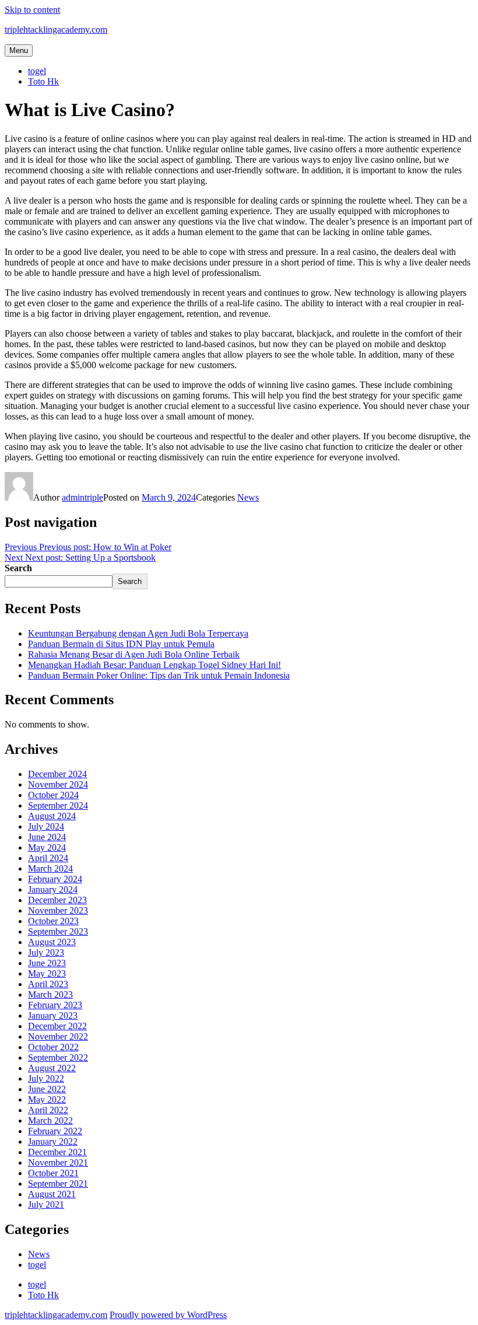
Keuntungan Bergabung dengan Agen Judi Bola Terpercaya (138, 633)
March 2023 (50, 994)
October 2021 (53, 1173)
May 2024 (47, 847)
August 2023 (52, 942)
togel (37, 71)
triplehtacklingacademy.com (56, 29)
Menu (18, 50)
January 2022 (53, 1141)
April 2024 (48, 858)
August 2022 (52, 1068)
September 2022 (58, 1057)
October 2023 (53, 921)
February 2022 (55, 1131)
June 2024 (47, 837)
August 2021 (52, 1194)
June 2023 (47, 963)
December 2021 (57, 1152)
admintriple (82, 497)
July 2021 (46, 1204)
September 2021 (58, 1183)
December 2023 (57, 900)
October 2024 (53, 795)
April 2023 (48, 984)
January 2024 (53, 889)
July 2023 (46, 952)
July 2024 (46, 826)
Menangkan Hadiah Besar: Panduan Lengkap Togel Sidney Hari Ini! (154, 665)
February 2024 (55, 879)
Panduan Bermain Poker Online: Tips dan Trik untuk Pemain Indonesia (159, 675)
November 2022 (58, 1036)
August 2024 (52, 816)
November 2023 (58, 910)
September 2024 (58, 805)
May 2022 (47, 1099)
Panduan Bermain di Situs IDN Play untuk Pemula (121, 644)
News (248, 497)
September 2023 (58, 931)
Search (18, 568)
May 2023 (47, 973)
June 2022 (47, 1089)
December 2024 (57, 774)
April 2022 (48, 1110)
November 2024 (58, 784)
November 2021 (58, 1162)
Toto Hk (43, 81)
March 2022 (50, 1120)
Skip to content (32, 10)
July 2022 (46, 1078)
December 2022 (57, 1026)
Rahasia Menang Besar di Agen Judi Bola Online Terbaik (134, 654)
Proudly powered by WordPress (168, 1315)
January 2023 (53, 1015)
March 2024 (50, 868)
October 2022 (53, 1047)
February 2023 (55, 1005)
